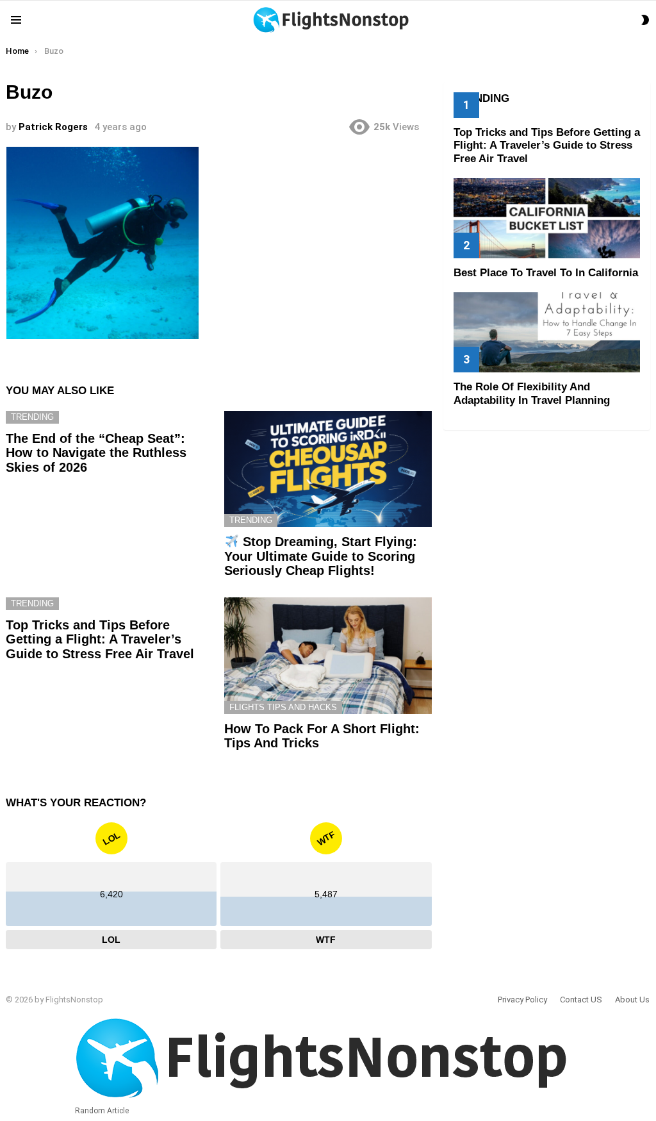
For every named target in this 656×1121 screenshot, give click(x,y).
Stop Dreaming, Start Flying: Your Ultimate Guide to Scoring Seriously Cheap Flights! (320, 556)
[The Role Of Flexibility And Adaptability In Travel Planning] (547, 332)
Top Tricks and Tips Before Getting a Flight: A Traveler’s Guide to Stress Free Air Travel (100, 639)
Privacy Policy (522, 999)
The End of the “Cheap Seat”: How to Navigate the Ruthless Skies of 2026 (96, 452)
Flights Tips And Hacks (283, 707)
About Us (632, 999)
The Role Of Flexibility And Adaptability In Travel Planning (532, 393)
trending (32, 417)
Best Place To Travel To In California (546, 273)
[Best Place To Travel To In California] (547, 218)
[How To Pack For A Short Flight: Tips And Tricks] (327, 655)
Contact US (581, 999)
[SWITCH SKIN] (645, 20)
